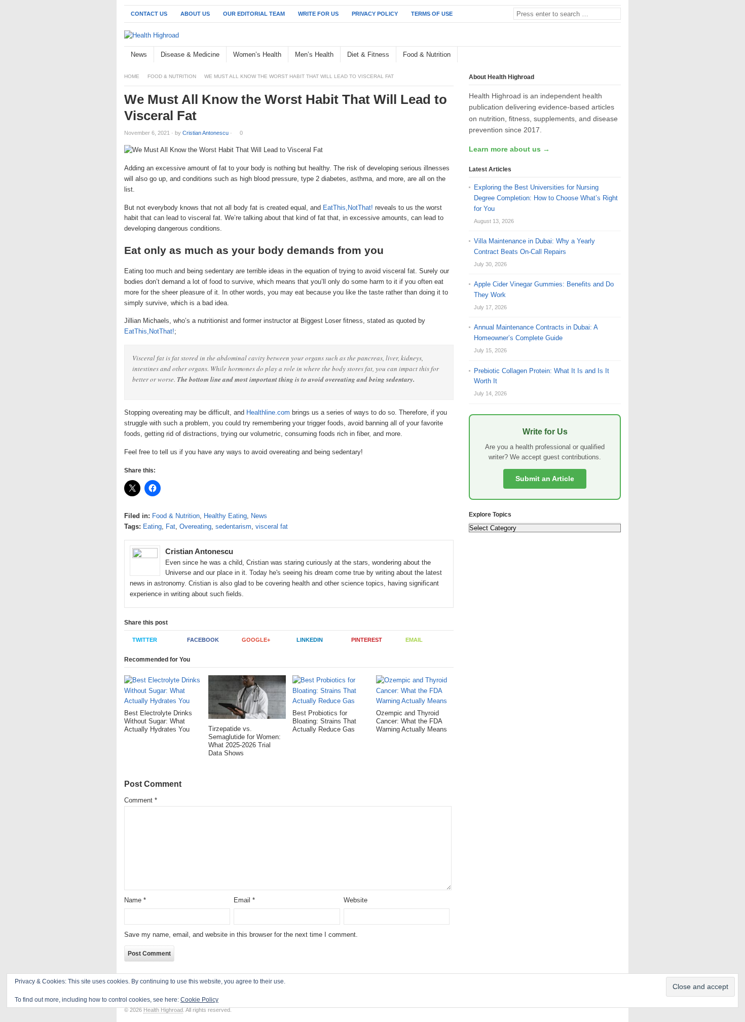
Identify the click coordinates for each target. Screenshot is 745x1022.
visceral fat (271, 526)
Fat (170, 526)
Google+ (256, 640)
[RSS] (615, 55)
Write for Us (318, 14)
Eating (152, 526)
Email (414, 640)
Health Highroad (163, 1010)
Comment (140, 800)
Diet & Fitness (368, 54)
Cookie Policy (199, 999)
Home (131, 76)
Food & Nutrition (427, 54)
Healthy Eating (225, 516)
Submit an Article (544, 478)
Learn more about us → (509, 149)
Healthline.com (268, 412)
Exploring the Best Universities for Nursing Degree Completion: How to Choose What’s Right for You (546, 198)
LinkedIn (309, 640)
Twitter (144, 640)
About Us (195, 14)
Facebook (203, 640)
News (139, 54)
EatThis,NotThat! (348, 207)
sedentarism (233, 526)
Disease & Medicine (190, 54)
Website (355, 900)
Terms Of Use (432, 14)
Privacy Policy (375, 14)
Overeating (195, 526)
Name (135, 900)
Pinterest (366, 640)
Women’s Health (257, 54)
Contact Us (149, 14)
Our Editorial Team (254, 14)
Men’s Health (314, 54)
